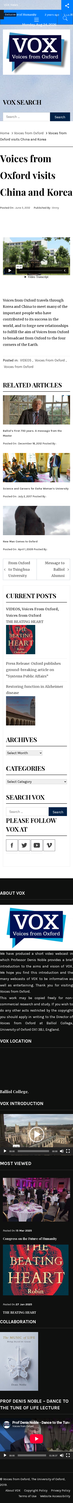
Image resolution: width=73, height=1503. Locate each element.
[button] (36, 1134)
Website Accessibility (55, 1496)
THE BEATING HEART (24, 621)
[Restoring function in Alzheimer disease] (20, 710)
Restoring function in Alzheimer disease (34, 689)
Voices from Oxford (18, 367)
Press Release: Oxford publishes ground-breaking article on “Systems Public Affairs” (33, 669)
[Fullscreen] (68, 1153)
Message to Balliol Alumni (55, 569)
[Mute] (62, 1153)
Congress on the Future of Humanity (30, 1239)
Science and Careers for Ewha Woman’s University (36, 488)
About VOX (12, 1490)
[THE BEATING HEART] (20, 639)
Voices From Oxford (50, 360)
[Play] (5, 1153)
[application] (36, 1134)
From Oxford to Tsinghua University (19, 569)
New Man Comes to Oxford (20, 541)
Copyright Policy (35, 1490)
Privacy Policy (60, 1490)
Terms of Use (27, 1496)
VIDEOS (25, 360)
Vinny (55, 207)
